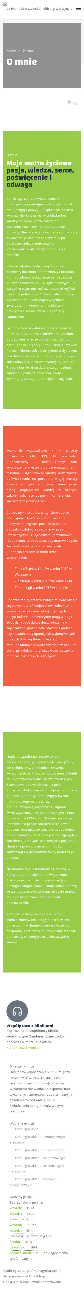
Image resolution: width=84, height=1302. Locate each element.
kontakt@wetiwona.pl (23, 1047)
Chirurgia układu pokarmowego (40, 1158)
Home (11, 50)
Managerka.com (46, 1271)
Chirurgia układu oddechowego (40, 1150)
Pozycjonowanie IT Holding (24, 1276)
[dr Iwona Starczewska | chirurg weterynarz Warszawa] (42, 9)
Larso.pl (24, 1271)
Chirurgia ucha (26, 1129)
